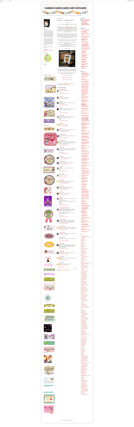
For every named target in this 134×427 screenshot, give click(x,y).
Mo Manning (83, 331)
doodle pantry (83, 283)
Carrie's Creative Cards (85, 226)
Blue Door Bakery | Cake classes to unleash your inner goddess (85, 20)
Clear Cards (72, 246)
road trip (82, 348)
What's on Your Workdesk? (85, 146)
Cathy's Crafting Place (85, 205)
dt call (82, 285)
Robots (82, 349)
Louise (60, 156)
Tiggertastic (83, 227)
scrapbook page (84, 358)
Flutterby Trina (61, 161)
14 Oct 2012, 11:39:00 (63, 112)
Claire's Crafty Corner (85, 150)
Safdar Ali (61, 243)
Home (44, 15)
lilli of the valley (84, 317)
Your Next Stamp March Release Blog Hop (85, 134)
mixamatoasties (61, 89)
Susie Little (61, 232)
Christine (60, 147)
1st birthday (83, 235)
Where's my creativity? (85, 197)
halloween (61, 84)
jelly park (82, 310)
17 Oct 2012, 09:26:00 (63, 216)
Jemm (60, 123)
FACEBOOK (63, 73)
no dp (82, 335)
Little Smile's (83, 214)
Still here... (83, 113)
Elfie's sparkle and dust (85, 165)
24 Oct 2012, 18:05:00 (63, 253)
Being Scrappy (83, 99)
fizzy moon (83, 291)
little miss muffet (84, 318)
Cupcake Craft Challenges (83, 62)
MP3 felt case (83, 219)
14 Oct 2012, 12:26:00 (63, 125)
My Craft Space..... (84, 162)
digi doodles (83, 282)
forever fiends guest (84, 294)
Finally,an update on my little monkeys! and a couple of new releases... (85, 192)
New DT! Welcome (84, 201)
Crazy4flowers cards (85, 96)
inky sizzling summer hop (85, 307)
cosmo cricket (83, 270)
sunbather (83, 373)
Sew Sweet (83, 167)
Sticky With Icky (84, 139)
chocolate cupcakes (84, 265)
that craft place (73, 69)
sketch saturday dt (84, 362)
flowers (82, 293)
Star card (82, 371)
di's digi (82, 279)
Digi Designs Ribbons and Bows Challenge (85, 209)
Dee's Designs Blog (84, 108)
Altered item (83, 240)
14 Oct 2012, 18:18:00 (63, 158)
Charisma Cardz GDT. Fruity (84, 264)
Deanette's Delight (84, 207)
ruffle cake (83, 351)
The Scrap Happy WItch (85, 170)
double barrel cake (84, 284)
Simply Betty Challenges (83, 52)
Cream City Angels (84, 83)
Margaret (60, 251)
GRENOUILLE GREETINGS (83, 104)
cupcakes (82, 277)
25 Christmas (83, 184)
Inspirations (85, 194)
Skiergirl (60, 262)
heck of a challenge (84, 300)
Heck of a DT (83, 68)
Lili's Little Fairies (84, 41)
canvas (82, 258)
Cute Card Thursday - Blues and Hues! (84, 213)
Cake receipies (79, 15)
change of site (83, 179)
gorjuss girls (83, 296)
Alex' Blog (83, 147)
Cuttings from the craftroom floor (84, 178)
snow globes (83, 363)
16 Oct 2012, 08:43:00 (63, 194)
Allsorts (63, 77)
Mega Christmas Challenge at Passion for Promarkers (85, 125)
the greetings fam (84, 380)
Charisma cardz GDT (84, 262)
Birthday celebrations (84, 224)
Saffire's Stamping (84, 89)
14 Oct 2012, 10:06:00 (63, 98)
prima (82, 345)
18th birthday (83, 166)
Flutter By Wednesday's (85, 48)
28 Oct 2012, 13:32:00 (63, 265)
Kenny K (82, 312)
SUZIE (61, 34)
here (69, 35)
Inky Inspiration (83, 306)
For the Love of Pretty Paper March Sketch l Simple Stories (85, 101)
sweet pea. (83, 374)
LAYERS (82, 77)
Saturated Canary (84, 49)
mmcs (82, 329)
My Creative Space (84, 136)
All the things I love (84, 115)
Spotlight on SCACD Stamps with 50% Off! (85, 196)
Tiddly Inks (83, 200)
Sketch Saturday (84, 37)
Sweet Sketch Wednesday (83, 59)
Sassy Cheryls (83, 356)
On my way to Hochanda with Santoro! (85, 163)
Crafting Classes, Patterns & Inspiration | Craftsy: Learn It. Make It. (85, 24)
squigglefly (83, 367)
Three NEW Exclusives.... (85, 171)
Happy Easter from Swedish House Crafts (85, 140)
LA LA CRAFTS (84, 314)
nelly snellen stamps (84, 334)
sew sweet (83, 359)
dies (82, 280)
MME (82, 330)
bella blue (82, 246)
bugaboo (82, 250)
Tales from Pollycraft (85, 190)
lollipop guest (83, 319)
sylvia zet (82, 377)
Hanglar (82, 298)
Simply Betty (83, 360)
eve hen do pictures (84, 290)
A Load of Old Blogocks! (83, 211)
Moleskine (83, 332)
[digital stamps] (48, 392)
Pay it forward (83, 341)
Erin (60, 101)
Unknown (60, 179)
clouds (82, 269)
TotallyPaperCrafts (84, 57)
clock (82, 268)
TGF (82, 379)
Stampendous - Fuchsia (85, 79)
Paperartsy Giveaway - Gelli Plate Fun (85, 143)
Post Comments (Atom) (66, 270)
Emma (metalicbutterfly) (63, 207)
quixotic (82, 346)
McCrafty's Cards (84, 155)
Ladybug (82, 315)
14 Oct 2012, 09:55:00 (63, 93)
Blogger (71, 420)
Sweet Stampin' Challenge (85, 82)
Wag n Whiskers (84, 385)
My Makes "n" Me (84, 231)
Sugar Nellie (83, 372)
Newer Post (59, 268)
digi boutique (83, 281)
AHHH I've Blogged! (84, 189)
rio (81, 347)
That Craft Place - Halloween (84, 182)
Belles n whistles (84, 248)
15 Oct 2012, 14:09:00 (63, 189)
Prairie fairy (83, 344)
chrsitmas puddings (84, 267)
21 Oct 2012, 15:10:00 (63, 234)
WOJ (82, 392)
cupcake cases (83, 276)
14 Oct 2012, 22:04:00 (63, 183)
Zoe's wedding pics (84, 394)
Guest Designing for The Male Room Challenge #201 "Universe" (85, 106)
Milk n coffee (83, 328)
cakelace (82, 255)
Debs (60, 197)
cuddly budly (83, 275)
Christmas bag (83, 266)
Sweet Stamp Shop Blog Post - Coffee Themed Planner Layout (85, 160)
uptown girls (83, 383)
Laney (60, 166)
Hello (60, 128)
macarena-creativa (84, 76)
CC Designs (83, 259)
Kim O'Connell (61, 219)
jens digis (82, 311)
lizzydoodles (83, 188)
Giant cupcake (83, 295)
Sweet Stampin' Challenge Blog (84, 32)
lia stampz (83, 316)
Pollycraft (83, 343)
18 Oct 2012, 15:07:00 (63, 229)
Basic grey (83, 243)
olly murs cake (83, 336)
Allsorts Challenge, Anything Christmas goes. (85, 156)
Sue (60, 107)
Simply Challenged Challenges (84, 39)
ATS (82, 241)
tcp (68, 84)
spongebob (83, 366)
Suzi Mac (60, 115)
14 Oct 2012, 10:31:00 (63, 104)
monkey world (83, 333)
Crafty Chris (83, 186)
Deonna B (60, 256)
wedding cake (83, 386)
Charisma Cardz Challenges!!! (84, 56)
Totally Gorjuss (84, 53)
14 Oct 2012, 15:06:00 (63, 144)
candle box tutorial (84, 256)
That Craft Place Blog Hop (85, 206)
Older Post (75, 268)
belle (82, 247)
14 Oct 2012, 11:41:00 (63, 120)
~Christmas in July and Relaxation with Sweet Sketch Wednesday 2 (85, 87)
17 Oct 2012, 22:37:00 (63, 223)
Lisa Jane (60, 173)
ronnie (82, 350)
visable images (83, 384)
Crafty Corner (83, 145)
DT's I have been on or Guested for (54, 15)
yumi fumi (82, 393)
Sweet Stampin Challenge (85, 375)
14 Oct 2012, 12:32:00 (63, 137)
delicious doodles (84, 278)
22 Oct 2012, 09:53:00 (63, 240)
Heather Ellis (83, 299)
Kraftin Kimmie (65, 79)
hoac (82, 301)
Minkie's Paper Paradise (85, 123)
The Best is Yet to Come (85, 109)
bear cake (82, 245)
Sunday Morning (84, 110)
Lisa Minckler (61, 134)
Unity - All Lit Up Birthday (85, 84)
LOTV (82, 320)
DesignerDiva (83, 203)
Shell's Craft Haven (84, 180)
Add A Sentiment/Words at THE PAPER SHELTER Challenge (85, 121)
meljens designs (84, 325)
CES (82, 261)
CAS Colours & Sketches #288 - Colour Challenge (85, 137)
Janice (60, 192)
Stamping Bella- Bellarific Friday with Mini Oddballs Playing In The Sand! (85, 74)
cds (81, 260)
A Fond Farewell (84, 151)
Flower (82, 292)
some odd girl (83, 364)
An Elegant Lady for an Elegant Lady (85, 128)
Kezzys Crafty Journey (85, 142)
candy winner (83, 257)
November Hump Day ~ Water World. (85, 216)
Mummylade (61, 226)
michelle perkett (84, 327)
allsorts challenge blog (85, 29)
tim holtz (82, 382)
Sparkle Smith (83, 158)
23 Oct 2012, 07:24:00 (63, 248)
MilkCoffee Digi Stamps (85, 46)
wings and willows (84, 391)
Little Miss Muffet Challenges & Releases (85, 45)
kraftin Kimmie (65, 84)
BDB (82, 244)
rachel (60, 96)
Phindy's (82, 342)
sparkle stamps (83, 365)
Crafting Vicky (61, 140)
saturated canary (84, 357)
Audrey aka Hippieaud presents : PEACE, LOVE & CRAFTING (85, 118)
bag (81, 242)
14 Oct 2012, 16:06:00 (63, 153)
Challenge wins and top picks (68, 15)
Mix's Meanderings (84, 81)
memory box (83, 326)
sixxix (82, 361)
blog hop (82, 249)
